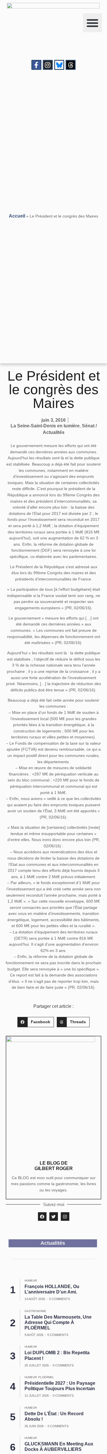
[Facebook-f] (36, 65)
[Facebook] (42, 1216)
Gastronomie (35, 1311)
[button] (92, 22)
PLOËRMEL (46, 1377)
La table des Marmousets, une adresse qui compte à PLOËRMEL (58, 1322)
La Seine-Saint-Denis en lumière (45, 425)
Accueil (17, 216)
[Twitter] (53, 1216)
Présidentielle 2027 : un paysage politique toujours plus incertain (60, 1386)
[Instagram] (48, 65)
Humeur (31, 1280)
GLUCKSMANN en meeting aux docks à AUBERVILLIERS (59, 1446)
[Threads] (71, 65)
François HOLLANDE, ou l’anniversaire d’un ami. (52, 1289)
